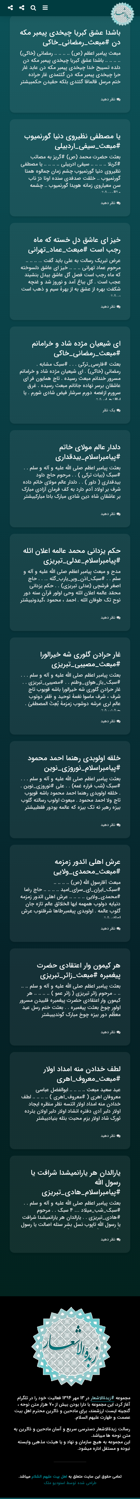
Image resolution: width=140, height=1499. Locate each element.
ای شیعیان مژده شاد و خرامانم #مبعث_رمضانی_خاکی (76, 348)
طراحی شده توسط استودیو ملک (70, 1483)
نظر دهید (108, 99)
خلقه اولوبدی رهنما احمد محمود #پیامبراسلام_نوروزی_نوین (74, 763)
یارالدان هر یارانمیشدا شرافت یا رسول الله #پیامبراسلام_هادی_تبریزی (75, 1182)
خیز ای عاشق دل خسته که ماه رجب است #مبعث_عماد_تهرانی (74, 245)
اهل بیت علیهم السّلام (49, 1476)
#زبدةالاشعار (102, 1398)
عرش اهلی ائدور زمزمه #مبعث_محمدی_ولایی (86, 866)
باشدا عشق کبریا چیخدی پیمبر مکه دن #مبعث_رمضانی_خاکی (70, 37)
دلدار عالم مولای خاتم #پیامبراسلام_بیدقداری (87, 452)
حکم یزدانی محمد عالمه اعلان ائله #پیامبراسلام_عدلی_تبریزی (71, 556)
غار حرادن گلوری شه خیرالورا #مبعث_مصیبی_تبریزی (80, 659)
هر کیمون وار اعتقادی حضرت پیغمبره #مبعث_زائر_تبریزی (78, 970)
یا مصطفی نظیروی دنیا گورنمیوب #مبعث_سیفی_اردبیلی (72, 141)
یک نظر (109, 410)
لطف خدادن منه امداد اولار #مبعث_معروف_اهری (82, 1074)
